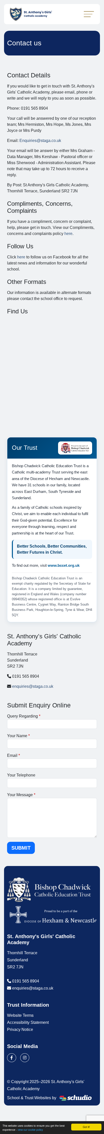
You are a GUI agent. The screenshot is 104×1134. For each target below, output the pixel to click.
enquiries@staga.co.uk (32, 686)
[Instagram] (24, 1057)
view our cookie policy (30, 1129)
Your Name (17, 736)
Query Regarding (22, 716)
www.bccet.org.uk (64, 565)
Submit (21, 848)
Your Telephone (21, 775)
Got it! (86, 1127)
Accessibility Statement (28, 1022)
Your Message (20, 795)
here (68, 233)
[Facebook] (11, 1057)
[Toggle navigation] (89, 14)
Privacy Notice (20, 1029)
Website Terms (20, 1015)
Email (12, 755)
